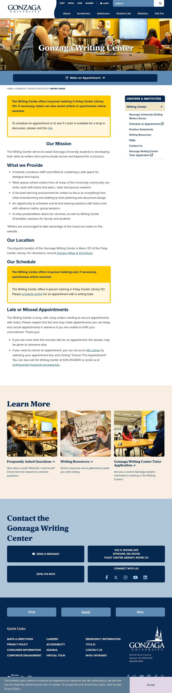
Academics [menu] (83, 13)
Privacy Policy (12, 688)
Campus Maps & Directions (74, 253)
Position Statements (141, 129)
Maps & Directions (20, 639)
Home (9, 88)
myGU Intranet (96, 655)
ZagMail (52, 650)
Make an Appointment (85, 78)
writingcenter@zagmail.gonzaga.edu (36, 365)
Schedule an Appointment (145, 124)
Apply (71, 3)
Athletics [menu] (143, 13)
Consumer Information (24, 650)
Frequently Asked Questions (29, 462)
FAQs (132, 140)
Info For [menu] (159, 13)
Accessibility (55, 644)
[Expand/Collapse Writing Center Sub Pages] (161, 107)
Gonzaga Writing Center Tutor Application (143, 153)
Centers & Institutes (37, 88)
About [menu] (66, 13)
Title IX (90, 644)
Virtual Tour (55, 655)
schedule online (32, 294)
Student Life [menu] (123, 13)
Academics (20, 88)
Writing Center (136, 107)
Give (79, 3)
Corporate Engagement (24, 655)
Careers (52, 639)
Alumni (89, 3)
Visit (62, 3)
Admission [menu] (103, 13)
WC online (93, 350)
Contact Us (136, 146)
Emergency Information (103, 639)
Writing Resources (140, 135)
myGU (106, 3)
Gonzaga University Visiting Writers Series (146, 116)
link (50, 128)
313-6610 (49, 574)
